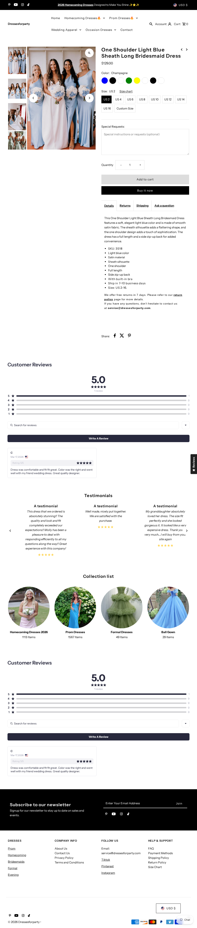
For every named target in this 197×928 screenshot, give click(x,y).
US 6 (130, 99)
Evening (13, 875)
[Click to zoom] (89, 53)
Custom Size (125, 108)
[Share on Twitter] (122, 336)
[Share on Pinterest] (129, 336)
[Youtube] (15, 5)
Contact (126, 30)
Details (109, 206)
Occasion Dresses (99, 30)
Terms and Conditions (69, 862)
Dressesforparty (19, 24)
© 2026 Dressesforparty (24, 922)
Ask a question (164, 205)
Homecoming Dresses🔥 (82, 18)
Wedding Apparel (64, 30)
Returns (125, 205)
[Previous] (33, 98)
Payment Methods (160, 853)
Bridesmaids (16, 861)
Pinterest (107, 866)
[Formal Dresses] (122, 607)
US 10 (155, 99)
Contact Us (62, 853)
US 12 (167, 99)
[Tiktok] (27, 5)
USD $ (183, 5)
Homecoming (17, 855)
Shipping (142, 205)
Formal (12, 868)
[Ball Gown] (168, 607)
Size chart (126, 91)
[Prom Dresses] (75, 607)
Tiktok (105, 860)
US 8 (142, 99)
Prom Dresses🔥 (121, 18)
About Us (61, 848)
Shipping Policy (158, 858)
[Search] (151, 24)
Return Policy (157, 862)
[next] (186, 49)
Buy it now (145, 190)
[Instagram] (22, 5)
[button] (97, 396)
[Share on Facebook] (115, 336)
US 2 (106, 99)
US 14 (180, 99)
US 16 (107, 108)
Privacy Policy (64, 858)
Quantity (107, 165)
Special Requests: (113, 126)
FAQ (151, 848)
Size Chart (155, 867)
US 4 (118, 99)
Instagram (108, 873)
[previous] (181, 49)
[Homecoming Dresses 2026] (29, 607)
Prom (11, 848)
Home (55, 18)
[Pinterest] (8, 5)
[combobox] (185, 425)
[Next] (89, 98)
